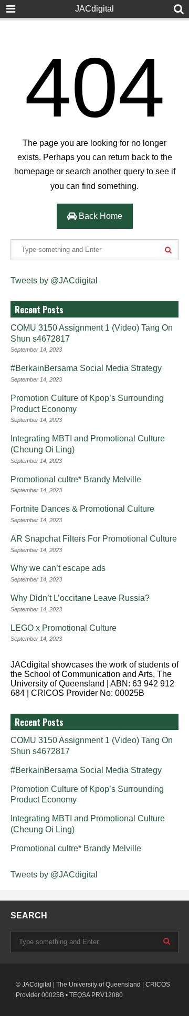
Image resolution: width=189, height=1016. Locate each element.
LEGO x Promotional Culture (63, 627)
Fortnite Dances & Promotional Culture (82, 508)
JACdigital (94, 8)
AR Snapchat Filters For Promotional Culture (93, 538)
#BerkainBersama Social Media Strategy (86, 368)
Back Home (99, 215)
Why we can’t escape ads (58, 568)
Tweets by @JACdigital (54, 280)
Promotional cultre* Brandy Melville (75, 479)
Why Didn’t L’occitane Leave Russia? (80, 598)
